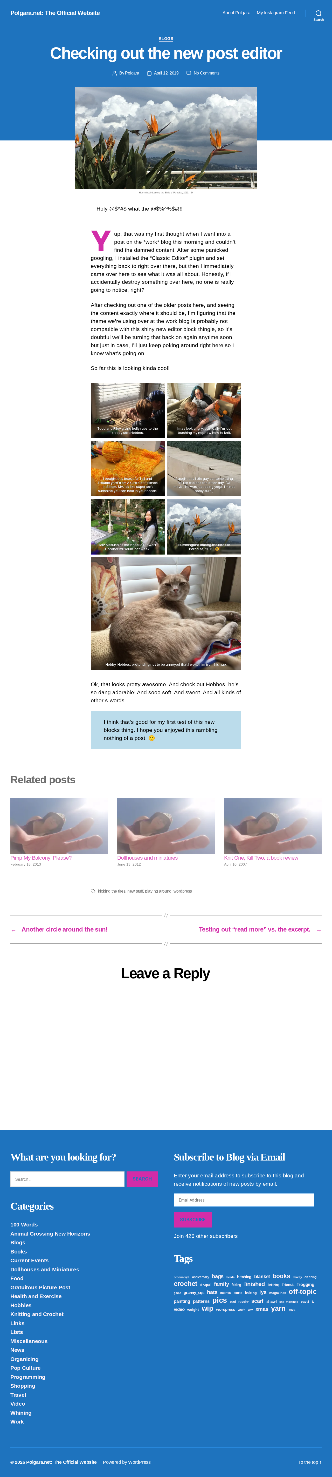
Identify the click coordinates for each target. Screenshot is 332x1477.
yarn (278, 1308)
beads (230, 1277)
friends (288, 1284)
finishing (274, 1285)
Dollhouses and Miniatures (44, 1269)
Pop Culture (25, 1368)
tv (313, 1302)
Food (17, 1278)
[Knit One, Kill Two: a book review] (273, 826)
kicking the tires (111, 891)
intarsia (225, 1293)
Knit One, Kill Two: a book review (261, 858)
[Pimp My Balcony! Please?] (59, 826)
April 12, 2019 (166, 73)
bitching (244, 1276)
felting (236, 1285)
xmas (261, 1309)
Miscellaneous (29, 1341)
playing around (158, 891)
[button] (128, 410)
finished (254, 1284)
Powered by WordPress (127, 1462)
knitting (251, 1293)
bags (218, 1276)
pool (233, 1302)
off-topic (303, 1292)
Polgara (132, 73)
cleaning (310, 1277)
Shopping (22, 1386)
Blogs (166, 38)
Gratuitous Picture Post (40, 1287)
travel (305, 1302)
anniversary (200, 1277)
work (241, 1310)
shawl (271, 1301)
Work (17, 1422)
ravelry (243, 1302)
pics (219, 1300)
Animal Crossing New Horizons (50, 1234)
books (281, 1276)
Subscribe (193, 1219)
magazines (277, 1293)
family (221, 1284)
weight (193, 1309)
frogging (305, 1284)
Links (17, 1323)
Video (17, 1404)
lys (262, 1292)
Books (18, 1252)
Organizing (24, 1359)
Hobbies (21, 1305)
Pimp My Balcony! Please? (41, 858)
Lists (16, 1332)
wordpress (183, 891)
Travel (18, 1395)
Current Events (29, 1260)
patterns (201, 1301)
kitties (238, 1293)
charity (297, 1277)
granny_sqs (194, 1292)
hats (212, 1292)
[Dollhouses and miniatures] (166, 826)
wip (207, 1308)
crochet (185, 1283)
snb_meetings (288, 1301)
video (179, 1309)
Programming (27, 1377)
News (17, 1350)
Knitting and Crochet (37, 1314)
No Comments (206, 73)
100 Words (24, 1225)
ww (250, 1310)
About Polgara (237, 12)
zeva (292, 1310)
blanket (262, 1276)
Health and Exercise (36, 1296)
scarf (257, 1301)
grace (177, 1292)
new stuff (135, 891)
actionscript (181, 1277)
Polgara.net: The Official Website (55, 13)
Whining (21, 1413)
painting (182, 1301)
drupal (205, 1285)
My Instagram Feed (276, 12)
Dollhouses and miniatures (147, 858)
